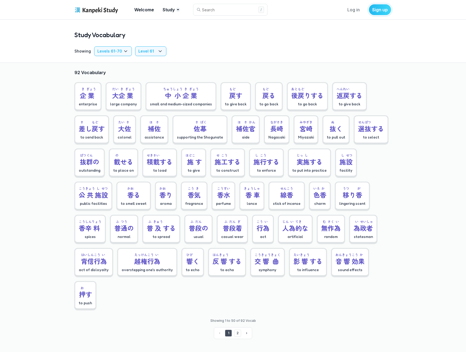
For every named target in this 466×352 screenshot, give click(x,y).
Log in (353, 9)
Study (169, 9)
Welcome (144, 9)
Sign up (380, 9)
